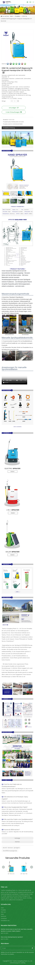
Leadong (22, 963)
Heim (2, 908)
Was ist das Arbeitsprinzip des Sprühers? (12, 937)
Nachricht (3, 916)
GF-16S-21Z (11, 874)
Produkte (3, 910)
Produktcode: (6, 124)
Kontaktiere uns (5, 920)
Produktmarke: (7, 122)
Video (2, 914)
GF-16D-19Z (24, 874)
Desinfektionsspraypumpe (10, 850)
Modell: (5, 119)
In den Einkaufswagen (13, 112)
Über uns (3, 912)
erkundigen (12, 108)
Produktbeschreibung (9, 128)
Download (4, 918)
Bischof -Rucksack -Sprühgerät (11, 847)
